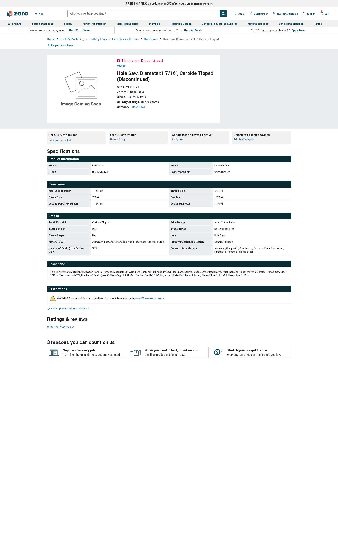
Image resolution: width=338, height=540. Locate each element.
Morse (121, 66)
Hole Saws (138, 107)
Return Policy (117, 139)
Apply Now (298, 30)
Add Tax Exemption (244, 139)
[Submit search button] (223, 13)
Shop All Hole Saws (62, 45)
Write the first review (60, 327)
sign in (189, 3)
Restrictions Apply (203, 3)
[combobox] (147, 13)
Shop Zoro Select (80, 30)
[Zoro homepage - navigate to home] (18, 13)
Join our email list (59, 140)
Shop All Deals (192, 30)
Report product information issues (70, 308)
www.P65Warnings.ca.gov (149, 298)
